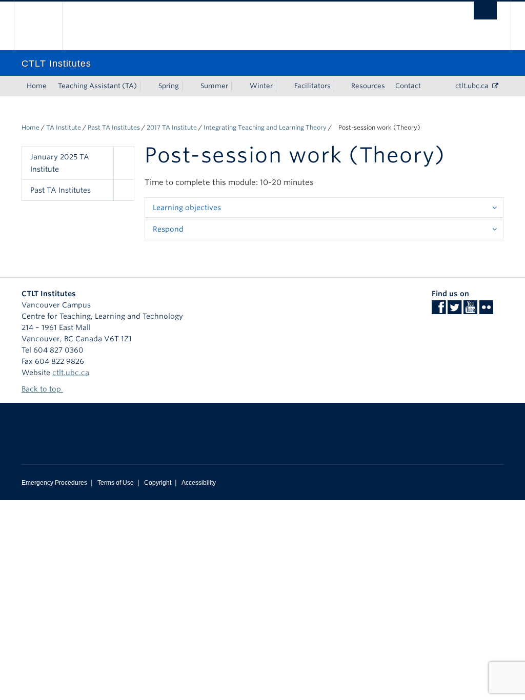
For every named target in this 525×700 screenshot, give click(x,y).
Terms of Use (115, 482)
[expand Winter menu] (282, 86)
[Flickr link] (486, 310)
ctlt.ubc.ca (472, 86)
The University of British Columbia (46, 26)
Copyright (157, 482)
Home (37, 86)
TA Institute (63, 127)
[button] (123, 163)
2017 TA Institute (172, 127)
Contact (408, 86)
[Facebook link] (439, 310)
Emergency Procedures (54, 482)
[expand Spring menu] (188, 86)
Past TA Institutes (114, 127)
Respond (168, 229)
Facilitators (312, 86)
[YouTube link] (470, 310)
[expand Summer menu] (237, 86)
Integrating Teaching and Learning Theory (265, 127)
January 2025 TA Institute (59, 163)
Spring (168, 86)
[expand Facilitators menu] (340, 86)
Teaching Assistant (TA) (97, 86)
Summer (214, 86)
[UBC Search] (485, 10)
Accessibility (198, 482)
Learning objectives (187, 207)
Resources (368, 86)
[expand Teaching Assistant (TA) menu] (146, 86)
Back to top (42, 389)
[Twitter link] (454, 310)
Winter (261, 86)
